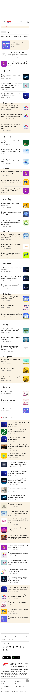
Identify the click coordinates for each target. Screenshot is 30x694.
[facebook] (3, 647)
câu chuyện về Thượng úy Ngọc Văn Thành (11, 76)
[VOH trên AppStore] (6, 657)
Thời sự (2, 36)
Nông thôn (7, 357)
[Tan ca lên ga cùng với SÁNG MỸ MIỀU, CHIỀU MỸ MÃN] (26, 173)
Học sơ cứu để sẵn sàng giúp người (17, 489)
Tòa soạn (10, 636)
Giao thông (8, 36)
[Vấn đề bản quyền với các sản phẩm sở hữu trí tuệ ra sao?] (26, 255)
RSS (15, 636)
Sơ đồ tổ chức (18, 681)
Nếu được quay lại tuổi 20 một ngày (17, 603)
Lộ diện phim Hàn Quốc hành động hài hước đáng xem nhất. (10, 106)
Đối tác (3, 639)
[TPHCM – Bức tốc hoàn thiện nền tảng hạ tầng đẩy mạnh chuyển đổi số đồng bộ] (26, 236)
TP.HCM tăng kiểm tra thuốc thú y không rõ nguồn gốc (18, 423)
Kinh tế (6, 231)
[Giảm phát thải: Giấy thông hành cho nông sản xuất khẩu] (26, 330)
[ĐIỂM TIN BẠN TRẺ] (26, 307)
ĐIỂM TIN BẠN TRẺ (8, 305)
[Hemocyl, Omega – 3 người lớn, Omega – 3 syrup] (26, 246)
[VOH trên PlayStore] (16, 657)
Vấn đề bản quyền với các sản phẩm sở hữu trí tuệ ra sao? (10, 254)
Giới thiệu (3, 681)
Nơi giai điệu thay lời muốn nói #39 (18, 618)
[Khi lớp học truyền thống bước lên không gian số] (26, 214)
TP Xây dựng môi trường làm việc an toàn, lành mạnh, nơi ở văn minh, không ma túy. (18, 578)
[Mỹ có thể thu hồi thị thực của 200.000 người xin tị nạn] (26, 96)
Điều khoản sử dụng (19, 683)
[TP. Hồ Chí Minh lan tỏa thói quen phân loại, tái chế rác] (4, 456)
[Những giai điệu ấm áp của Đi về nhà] (6, 45)
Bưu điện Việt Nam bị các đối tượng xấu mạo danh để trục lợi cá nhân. (18, 520)
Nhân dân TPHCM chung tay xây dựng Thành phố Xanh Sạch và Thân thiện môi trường (11, 85)
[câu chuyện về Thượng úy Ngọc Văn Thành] (26, 77)
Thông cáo (11, 639)
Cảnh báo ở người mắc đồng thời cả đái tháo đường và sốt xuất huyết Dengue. (18, 446)
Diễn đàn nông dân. (9, 368)
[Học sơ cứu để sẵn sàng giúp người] (4, 490)
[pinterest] (13, 647)
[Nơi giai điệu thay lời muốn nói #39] (4, 619)
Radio (4, 32)
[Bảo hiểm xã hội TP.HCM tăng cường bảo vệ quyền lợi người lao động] (26, 151)
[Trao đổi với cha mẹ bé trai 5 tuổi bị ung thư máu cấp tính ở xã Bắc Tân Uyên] (26, 223)
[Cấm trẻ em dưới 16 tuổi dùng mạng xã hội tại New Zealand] (4, 473)
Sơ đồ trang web (5, 683)
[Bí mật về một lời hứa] (4, 506)
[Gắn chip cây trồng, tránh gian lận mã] (26, 162)
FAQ (15, 639)
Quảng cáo (4, 636)
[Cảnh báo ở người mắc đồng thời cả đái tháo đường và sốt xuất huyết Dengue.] (4, 446)
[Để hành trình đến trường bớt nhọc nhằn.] (26, 205)
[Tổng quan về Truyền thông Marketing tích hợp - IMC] (26, 299)
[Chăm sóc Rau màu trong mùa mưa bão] (26, 379)
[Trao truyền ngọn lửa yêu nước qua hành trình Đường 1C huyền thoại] (4, 562)
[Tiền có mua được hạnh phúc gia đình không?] (26, 269)
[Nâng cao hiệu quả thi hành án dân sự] (26, 143)
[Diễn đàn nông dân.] (26, 370)
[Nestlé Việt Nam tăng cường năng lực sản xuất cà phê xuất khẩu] (26, 182)
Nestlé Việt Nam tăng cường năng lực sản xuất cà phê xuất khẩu (11, 181)
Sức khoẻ (7, 264)
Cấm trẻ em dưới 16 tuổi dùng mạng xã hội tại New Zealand (17, 472)
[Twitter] (3, 650)
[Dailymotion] (6, 650)
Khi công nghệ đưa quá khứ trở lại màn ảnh (18, 610)
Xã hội (6, 325)
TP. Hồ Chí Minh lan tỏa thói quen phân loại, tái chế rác (17, 454)
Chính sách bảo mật (5, 686)
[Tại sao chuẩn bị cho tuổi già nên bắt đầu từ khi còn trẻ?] (4, 432)
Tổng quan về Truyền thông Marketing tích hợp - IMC (10, 297)
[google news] (20, 647)
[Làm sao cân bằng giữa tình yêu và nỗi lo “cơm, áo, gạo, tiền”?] (26, 278)
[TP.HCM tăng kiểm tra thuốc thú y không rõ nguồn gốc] (4, 424)
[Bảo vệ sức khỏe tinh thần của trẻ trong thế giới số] (4, 571)
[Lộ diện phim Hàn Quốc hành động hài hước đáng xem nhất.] (26, 107)
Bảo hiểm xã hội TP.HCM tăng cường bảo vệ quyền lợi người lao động (10, 151)
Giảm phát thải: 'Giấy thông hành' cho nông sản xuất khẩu (10, 329)
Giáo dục (7, 294)
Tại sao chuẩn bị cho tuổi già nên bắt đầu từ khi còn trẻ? (17, 430)
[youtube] (6, 647)
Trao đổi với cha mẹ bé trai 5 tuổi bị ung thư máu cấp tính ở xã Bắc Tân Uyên (11, 222)
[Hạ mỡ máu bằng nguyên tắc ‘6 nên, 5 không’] (4, 555)
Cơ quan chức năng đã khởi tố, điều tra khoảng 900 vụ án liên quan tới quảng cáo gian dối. (17, 480)
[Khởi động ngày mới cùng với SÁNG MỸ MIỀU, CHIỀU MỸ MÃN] (4, 64)
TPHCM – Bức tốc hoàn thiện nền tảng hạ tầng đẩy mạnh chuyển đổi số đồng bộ (11, 236)
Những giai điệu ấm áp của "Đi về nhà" (18, 43)
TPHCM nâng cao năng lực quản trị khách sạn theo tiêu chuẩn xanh (18, 512)
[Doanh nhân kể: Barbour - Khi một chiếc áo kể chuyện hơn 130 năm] (26, 126)
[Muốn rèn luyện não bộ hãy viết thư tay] (4, 530)
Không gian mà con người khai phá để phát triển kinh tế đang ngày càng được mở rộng (18, 464)
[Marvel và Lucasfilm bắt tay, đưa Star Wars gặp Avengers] (4, 596)
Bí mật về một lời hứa (16, 504)
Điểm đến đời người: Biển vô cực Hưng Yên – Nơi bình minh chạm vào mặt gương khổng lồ (11, 116)
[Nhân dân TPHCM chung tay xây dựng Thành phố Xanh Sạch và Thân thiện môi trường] (26, 85)
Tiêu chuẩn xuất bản (19, 686)
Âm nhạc (7, 387)
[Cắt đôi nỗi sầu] (26, 393)
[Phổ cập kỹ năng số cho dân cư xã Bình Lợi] (26, 339)
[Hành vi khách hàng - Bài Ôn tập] (26, 316)
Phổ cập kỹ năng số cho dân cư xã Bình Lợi (11, 338)
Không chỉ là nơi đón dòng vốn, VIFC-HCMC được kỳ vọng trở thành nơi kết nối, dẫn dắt (18, 537)
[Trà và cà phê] (26, 410)
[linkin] (17, 647)
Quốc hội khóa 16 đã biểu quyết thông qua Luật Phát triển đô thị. (18, 588)
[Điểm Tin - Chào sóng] (26, 402)
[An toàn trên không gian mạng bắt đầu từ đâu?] (4, 439)
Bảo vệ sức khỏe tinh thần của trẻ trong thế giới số (17, 570)
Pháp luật (15, 36)
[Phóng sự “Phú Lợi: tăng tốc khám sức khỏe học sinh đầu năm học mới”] (4, 54)
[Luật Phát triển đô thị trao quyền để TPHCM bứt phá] (4, 497)
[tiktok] (10, 647)
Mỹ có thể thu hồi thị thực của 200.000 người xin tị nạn (10, 94)
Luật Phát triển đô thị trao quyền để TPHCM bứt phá (16, 496)
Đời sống (26, 36)
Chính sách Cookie (5, 689)
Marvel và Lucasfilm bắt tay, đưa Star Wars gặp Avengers (17, 595)
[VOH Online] (9, 22)
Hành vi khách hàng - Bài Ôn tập (12, 314)
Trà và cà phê (7, 409)
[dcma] (23, 647)
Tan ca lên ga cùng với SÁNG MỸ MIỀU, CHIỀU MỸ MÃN (11, 172)
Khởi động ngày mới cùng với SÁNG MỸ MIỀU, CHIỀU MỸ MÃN (17, 62)
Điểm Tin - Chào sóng (9, 400)
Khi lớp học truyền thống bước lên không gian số (11, 213)
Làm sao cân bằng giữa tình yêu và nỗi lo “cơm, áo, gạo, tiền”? (11, 277)
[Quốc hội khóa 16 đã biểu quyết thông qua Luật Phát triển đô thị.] (4, 589)
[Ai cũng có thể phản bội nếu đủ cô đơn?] (26, 287)
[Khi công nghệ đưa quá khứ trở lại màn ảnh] (4, 611)
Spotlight (10, 32)
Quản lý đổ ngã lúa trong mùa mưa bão (10, 360)
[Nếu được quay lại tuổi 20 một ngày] (4, 604)
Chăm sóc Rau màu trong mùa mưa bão (11, 377)
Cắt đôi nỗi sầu (7, 391)
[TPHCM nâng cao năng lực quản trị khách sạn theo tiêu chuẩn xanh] (4, 513)
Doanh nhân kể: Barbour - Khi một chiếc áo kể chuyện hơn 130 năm (11, 126)
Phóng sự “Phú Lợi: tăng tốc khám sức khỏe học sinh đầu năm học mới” (17, 54)
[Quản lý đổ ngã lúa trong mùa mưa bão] (26, 361)
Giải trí (20, 36)
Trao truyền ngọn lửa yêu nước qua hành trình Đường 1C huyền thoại (18, 562)
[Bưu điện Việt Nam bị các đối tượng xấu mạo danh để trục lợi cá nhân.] (4, 521)
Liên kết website (23, 636)
